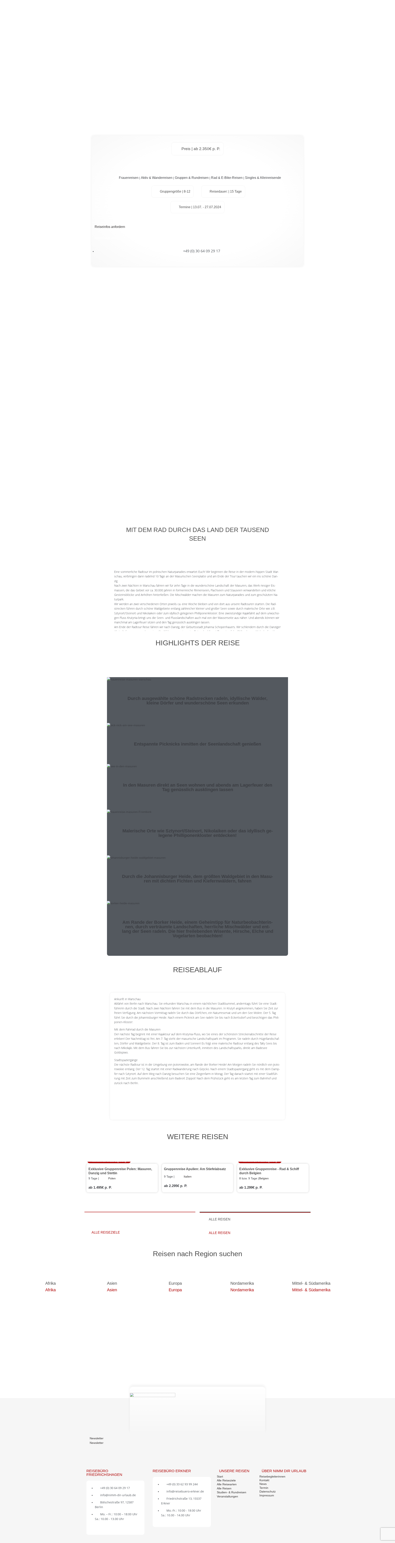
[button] (197, 999)
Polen (112, 1178)
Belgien (264, 1178)
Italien (188, 1176)
